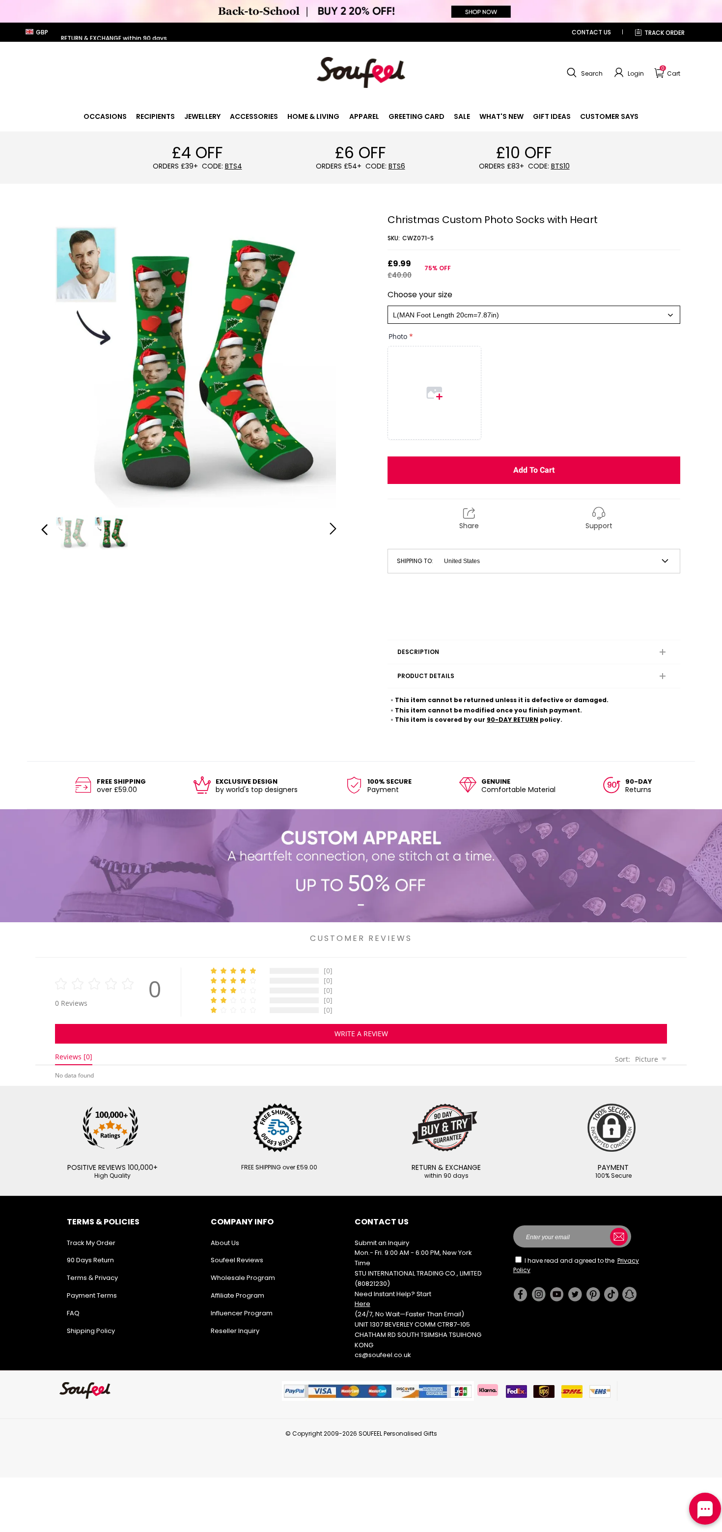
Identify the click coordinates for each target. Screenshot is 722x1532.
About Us (225, 1243)
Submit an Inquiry (382, 1243)
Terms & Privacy (92, 1277)
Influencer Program (242, 1313)
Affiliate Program (237, 1295)
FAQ (73, 1313)
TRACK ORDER (664, 32)
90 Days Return (90, 1260)
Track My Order (91, 1243)
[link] (105, 116)
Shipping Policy (91, 1330)
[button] (583, 72)
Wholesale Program (243, 1277)
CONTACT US (591, 32)
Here (362, 1303)
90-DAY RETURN (512, 719)
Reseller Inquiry (235, 1330)
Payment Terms (92, 1295)
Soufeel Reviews (237, 1260)
